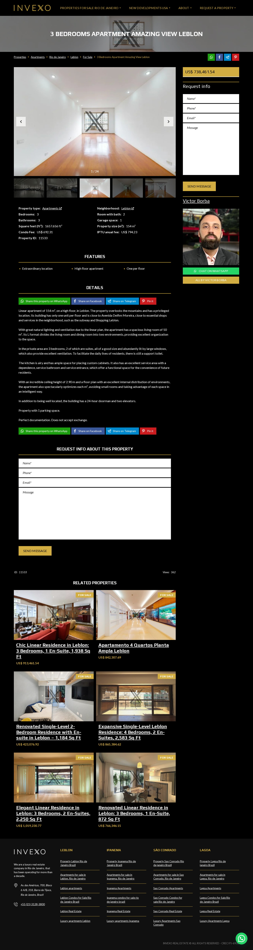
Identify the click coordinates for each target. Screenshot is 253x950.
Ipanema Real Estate (118, 911)
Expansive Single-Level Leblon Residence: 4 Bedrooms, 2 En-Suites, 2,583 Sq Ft (132, 732)
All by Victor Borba (211, 280)
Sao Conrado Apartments (168, 888)
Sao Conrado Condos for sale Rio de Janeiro (167, 899)
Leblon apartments (71, 888)
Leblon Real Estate (70, 911)
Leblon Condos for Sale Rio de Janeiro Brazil (75, 899)
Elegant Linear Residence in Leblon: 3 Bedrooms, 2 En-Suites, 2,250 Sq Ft (53, 813)
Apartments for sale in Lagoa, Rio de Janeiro (212, 876)
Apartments (50, 208)
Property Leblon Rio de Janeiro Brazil (73, 863)
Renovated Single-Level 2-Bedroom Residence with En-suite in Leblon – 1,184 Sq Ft (48, 732)
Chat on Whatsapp (213, 271)
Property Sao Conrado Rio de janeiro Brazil (168, 863)
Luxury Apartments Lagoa (214, 920)
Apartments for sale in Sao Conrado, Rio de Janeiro (168, 876)
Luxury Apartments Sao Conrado (166, 922)
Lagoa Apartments (210, 888)
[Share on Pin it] (235, 57)
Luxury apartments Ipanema (123, 920)
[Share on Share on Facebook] (219, 57)
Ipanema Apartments (119, 888)
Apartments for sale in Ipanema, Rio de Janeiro (120, 876)
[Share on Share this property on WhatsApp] (211, 57)
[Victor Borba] (211, 237)
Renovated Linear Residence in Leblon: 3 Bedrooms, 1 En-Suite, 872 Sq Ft (134, 813)
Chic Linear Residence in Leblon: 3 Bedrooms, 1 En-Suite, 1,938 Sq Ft (53, 650)
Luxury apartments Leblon (75, 920)
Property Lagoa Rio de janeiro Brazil (213, 863)
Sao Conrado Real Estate (167, 911)
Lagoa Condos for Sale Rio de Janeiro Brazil (215, 899)
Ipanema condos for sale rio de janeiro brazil (123, 899)
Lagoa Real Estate (210, 911)
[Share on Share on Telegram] (227, 57)
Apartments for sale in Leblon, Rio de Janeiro (73, 876)
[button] (168, 121)
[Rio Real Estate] (32, 8)
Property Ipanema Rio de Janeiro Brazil (121, 863)
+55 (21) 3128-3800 (33, 904)
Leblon (126, 208)
